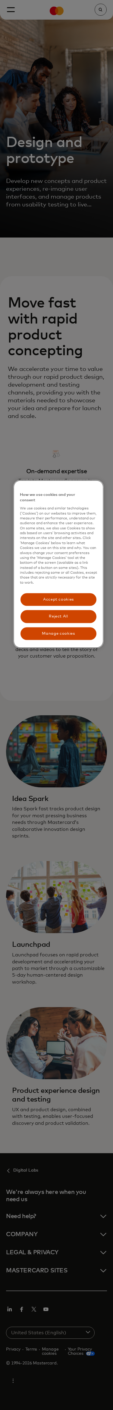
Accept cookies (58, 599)
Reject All (58, 616)
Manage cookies (58, 633)
